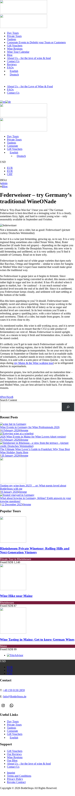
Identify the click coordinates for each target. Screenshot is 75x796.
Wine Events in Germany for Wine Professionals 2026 (29, 427)
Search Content (8, 400)
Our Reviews (14, 754)
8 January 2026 (9, 491)
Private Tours (14, 36)
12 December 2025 (11, 504)
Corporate (12, 145)
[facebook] (1, 98)
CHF (10, 174)
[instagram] (3, 98)
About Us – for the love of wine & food (29, 58)
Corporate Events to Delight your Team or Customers (36, 42)
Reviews (12, 64)
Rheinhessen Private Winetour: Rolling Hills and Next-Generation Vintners (34, 550)
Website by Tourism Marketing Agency (16, 791)
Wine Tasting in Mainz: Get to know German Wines (37, 639)
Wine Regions (14, 48)
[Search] (68, 407)
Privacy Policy (15, 778)
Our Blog (12, 760)
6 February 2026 (10, 430)
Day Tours (13, 32)
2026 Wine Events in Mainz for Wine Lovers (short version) (33, 436)
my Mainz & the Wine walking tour (33, 363)
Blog (9, 54)
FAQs (10, 67)
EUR (10, 167)
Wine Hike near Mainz (16, 596)
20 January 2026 (10, 455)
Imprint (11, 772)
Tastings (11, 39)
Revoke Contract (16, 782)
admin (4, 183)
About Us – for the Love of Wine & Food (30, 86)
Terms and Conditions (19, 775)
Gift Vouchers (14, 45)
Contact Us (13, 61)
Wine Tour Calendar (18, 51)
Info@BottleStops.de (50, 80)
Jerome (24, 430)
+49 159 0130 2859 (19, 80)
